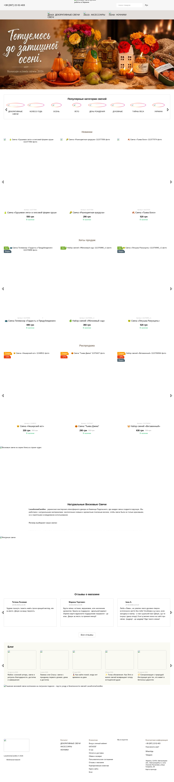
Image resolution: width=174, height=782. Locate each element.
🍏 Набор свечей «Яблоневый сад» (87, 321)
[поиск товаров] (140, 5)
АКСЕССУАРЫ (98, 15)
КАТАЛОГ (92, 747)
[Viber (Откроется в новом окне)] (40, 5)
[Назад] (6, 109)
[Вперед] (168, 109)
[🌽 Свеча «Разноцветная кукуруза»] (87, 172)
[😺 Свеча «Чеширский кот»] (30, 386)
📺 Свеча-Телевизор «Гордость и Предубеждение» (30, 321)
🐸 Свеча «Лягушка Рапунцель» (144, 321)
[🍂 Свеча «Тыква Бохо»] (143, 172)
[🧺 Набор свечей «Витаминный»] (143, 386)
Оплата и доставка (96, 753)
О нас (91, 750)
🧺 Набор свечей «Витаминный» (143, 426)
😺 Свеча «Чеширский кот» (30, 426)
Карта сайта (93, 769)
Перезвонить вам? (152, 747)
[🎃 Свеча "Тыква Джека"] (87, 386)
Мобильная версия (13, 760)
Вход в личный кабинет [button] (98, 743)
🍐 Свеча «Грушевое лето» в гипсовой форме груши (30, 212)
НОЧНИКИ (121, 15)
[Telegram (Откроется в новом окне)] (37, 5)
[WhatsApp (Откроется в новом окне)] (43, 5)
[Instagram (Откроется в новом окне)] (33, 5)
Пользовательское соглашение (101, 759)
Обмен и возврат (95, 756)
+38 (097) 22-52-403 (14, 5)
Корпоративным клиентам (99, 766)
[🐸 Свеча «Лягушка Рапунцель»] (143, 281)
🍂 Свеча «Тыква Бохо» (144, 212)
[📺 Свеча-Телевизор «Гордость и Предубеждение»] (30, 281)
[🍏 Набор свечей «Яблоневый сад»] (87, 281)
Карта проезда (151, 769)
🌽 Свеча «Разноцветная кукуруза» (86, 212)
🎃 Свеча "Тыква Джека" (87, 426)
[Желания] (155, 5)
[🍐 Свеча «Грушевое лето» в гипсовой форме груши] (30, 172)
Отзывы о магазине (96, 762)
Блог (11, 646)
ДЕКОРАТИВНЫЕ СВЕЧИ (67, 15)
